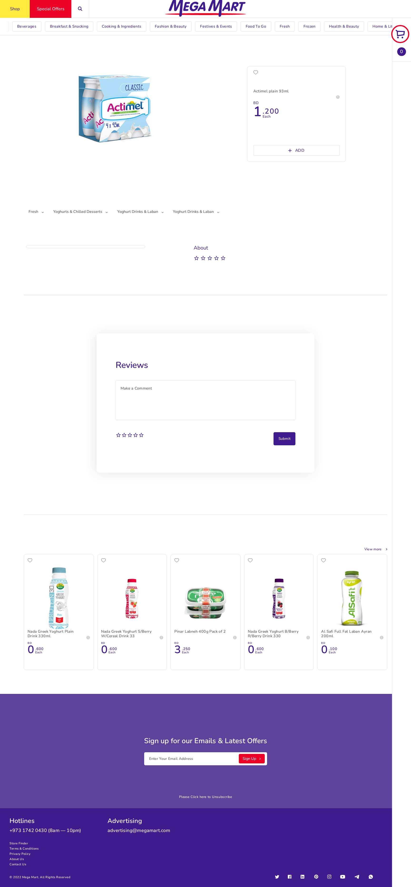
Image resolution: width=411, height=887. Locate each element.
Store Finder (19, 843)
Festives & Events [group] (216, 26)
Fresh (34, 211)
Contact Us (18, 864)
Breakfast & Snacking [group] (69, 26)
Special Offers (50, 9)
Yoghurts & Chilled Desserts (78, 211)
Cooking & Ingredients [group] (121, 26)
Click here (198, 797)
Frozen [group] (309, 26)
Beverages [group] (26, 26)
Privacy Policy (20, 854)
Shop (15, 9)
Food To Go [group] (256, 26)
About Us (17, 859)
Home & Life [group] (383, 26)
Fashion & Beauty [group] (170, 26)
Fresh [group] (285, 26)
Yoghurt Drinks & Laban (138, 211)
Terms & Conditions (24, 849)
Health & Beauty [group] (344, 26)
